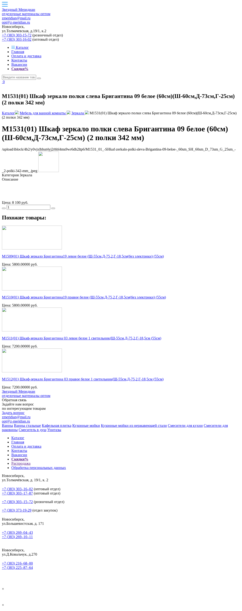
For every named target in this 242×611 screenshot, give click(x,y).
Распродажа (20, 463)
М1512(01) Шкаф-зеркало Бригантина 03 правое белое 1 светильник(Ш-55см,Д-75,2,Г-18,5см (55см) (83, 379)
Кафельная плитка (56, 426)
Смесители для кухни (185, 426)
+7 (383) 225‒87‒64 (17, 568)
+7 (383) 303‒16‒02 (17, 489)
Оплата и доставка (26, 56)
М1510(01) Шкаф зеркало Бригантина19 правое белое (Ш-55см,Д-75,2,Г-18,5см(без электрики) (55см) (84, 297)
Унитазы (54, 430)
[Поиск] (39, 78)
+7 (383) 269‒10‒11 (17, 537)
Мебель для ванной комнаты (43, 113)
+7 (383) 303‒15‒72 (17, 502)
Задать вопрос (13, 413)
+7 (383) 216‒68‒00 (17, 563)
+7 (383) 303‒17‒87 (17, 493)
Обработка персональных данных (38, 468)
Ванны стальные (27, 426)
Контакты (19, 60)
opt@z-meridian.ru (16, 22)
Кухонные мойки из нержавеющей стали (134, 426)
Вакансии (19, 64)
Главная (17, 52)
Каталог (22, 47)
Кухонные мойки (86, 426)
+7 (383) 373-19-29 (16, 510)
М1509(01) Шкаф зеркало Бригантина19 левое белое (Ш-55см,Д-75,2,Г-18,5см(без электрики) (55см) (83, 256)
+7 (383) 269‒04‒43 (17, 533)
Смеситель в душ (32, 430)
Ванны (7, 426)
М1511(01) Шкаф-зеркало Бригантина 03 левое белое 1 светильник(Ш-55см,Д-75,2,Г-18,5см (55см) (81, 338)
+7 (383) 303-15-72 (16, 35)
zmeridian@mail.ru (16, 18)
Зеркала (78, 113)
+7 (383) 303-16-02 (16, 39)
